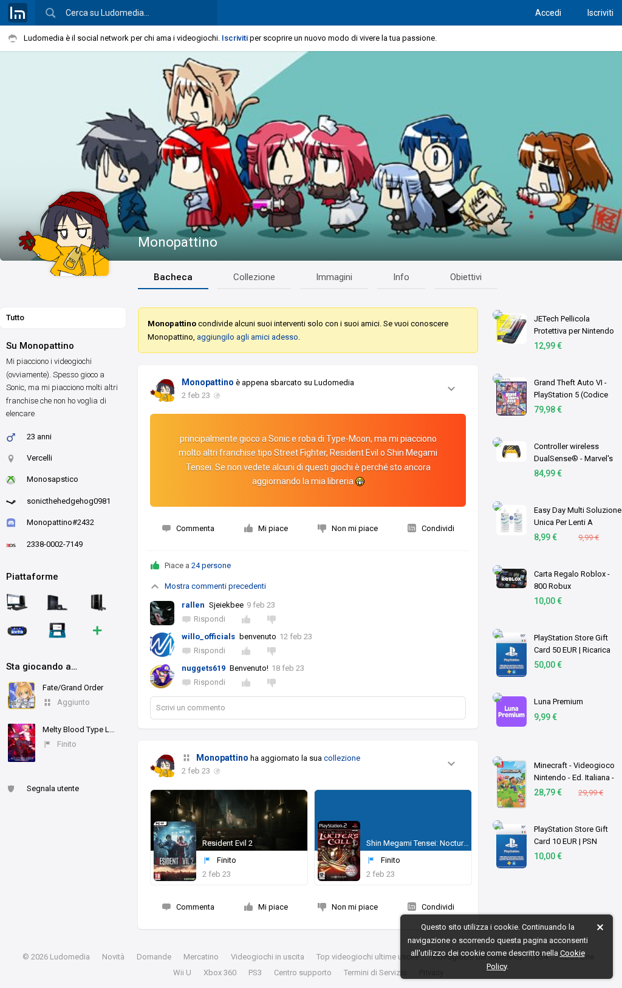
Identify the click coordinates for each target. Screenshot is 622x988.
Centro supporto (303, 972)
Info (401, 277)
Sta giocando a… (41, 666)
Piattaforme (32, 576)
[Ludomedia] (17, 13)
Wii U (182, 972)
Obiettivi (466, 277)
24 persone (211, 565)
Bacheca (173, 277)
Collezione (254, 277)
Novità (113, 956)
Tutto (15, 317)
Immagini (334, 277)
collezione (342, 758)
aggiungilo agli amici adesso (247, 336)
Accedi (548, 13)
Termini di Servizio (375, 972)
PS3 (255, 972)
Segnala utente (53, 788)
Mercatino (201, 956)
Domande (154, 956)
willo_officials (208, 636)
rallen (193, 604)
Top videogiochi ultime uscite (367, 956)
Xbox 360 (219, 972)
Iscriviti (600, 13)
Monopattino (177, 242)
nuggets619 (203, 668)
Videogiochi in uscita (267, 956)
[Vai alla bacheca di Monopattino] (162, 389)
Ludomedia (70, 956)
